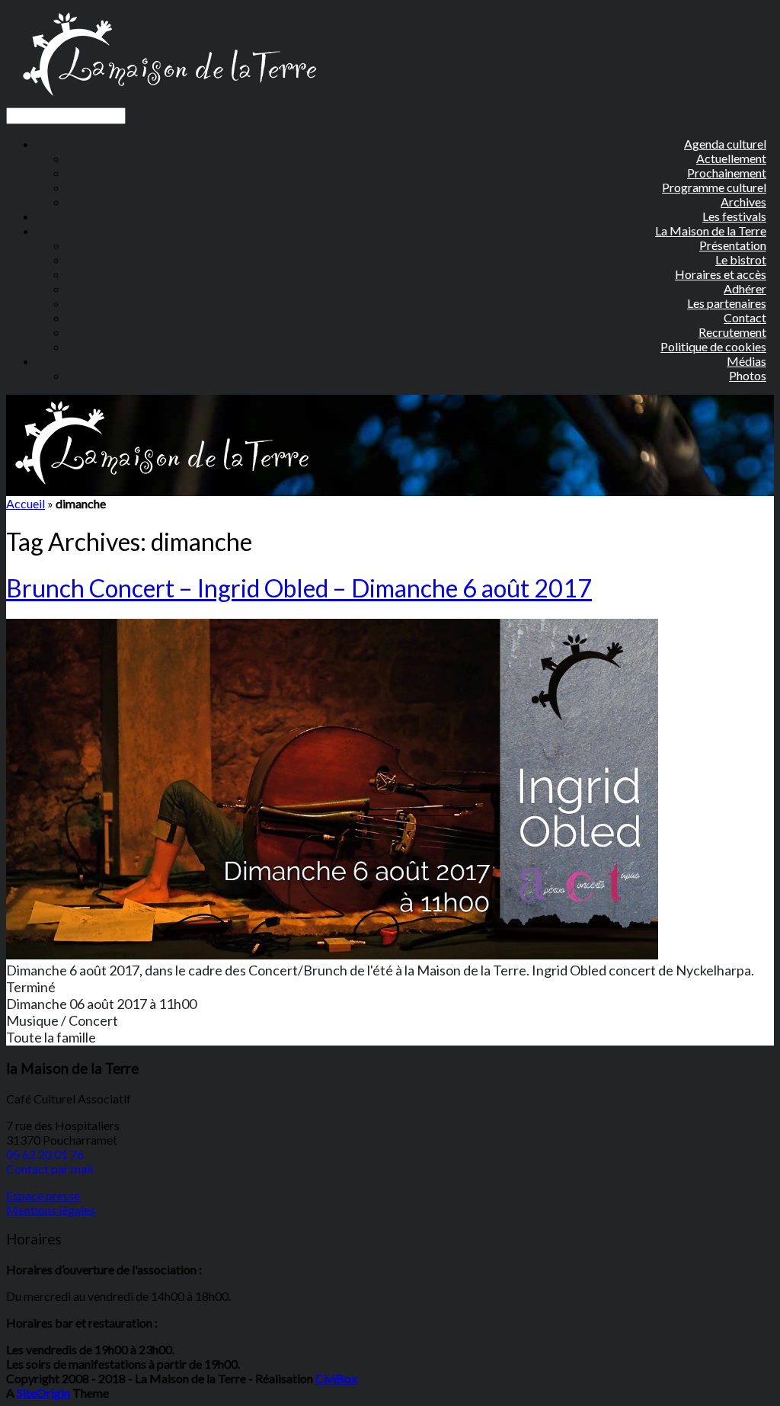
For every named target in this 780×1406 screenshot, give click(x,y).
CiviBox (336, 1378)
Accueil (25, 503)
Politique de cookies (713, 346)
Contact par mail (49, 1168)
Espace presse (43, 1195)
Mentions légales (50, 1210)
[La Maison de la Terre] (168, 100)
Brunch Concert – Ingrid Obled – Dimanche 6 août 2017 (299, 588)
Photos (747, 375)
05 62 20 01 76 (45, 1154)
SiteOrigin (43, 1392)
